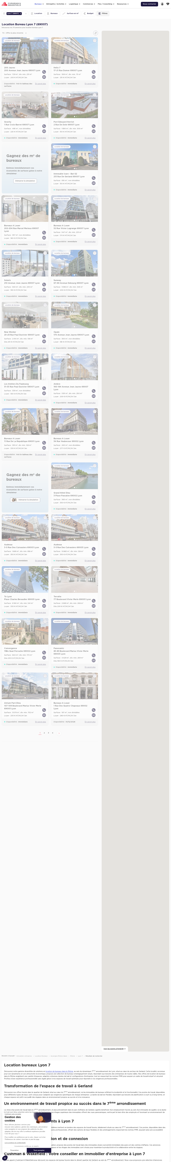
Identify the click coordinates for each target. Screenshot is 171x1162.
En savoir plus (40, 84)
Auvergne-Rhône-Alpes (59, 1056)
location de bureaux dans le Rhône (59, 1071)
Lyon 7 (80, 1056)
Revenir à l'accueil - (9, 1056)
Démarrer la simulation (25, 181)
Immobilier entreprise (24, 1056)
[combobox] (22, 13)
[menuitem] (162, 4)
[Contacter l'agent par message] (44, 77)
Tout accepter (39, 1150)
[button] (20, 13)
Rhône (72, 1056)
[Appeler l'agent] (44, 72)
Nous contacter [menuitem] (149, 4)
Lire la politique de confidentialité (15, 1143)
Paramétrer (14, 1150)
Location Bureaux (41, 1056)
